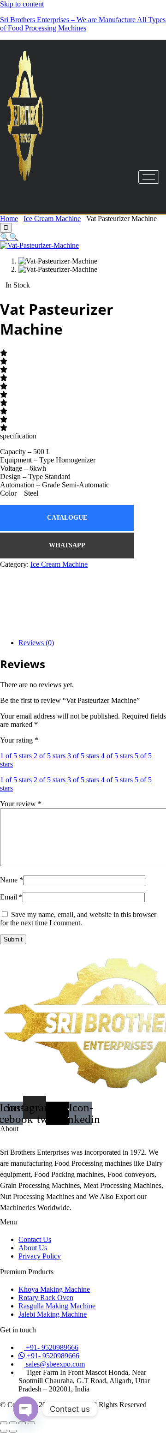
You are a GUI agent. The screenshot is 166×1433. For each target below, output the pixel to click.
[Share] (22, 1422)
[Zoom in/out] (3, 1422)
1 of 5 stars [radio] (16, 756)
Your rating (19, 740)
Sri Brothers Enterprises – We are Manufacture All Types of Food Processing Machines (83, 24)
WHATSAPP (67, 545)
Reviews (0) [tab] (36, 643)
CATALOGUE (67, 517)
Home (9, 218)
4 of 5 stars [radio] (117, 756)
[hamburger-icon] (148, 177)
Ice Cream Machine (52, 218)
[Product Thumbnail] (6, 228)
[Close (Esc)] (31, 1422)
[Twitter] (83, 608)
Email (11, 897)
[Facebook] (83, 590)
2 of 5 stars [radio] (49, 756)
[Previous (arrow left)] (3, 1431)
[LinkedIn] (83, 625)
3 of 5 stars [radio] (83, 756)
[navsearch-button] (25, 198)
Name (11, 880)
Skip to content (22, 4)
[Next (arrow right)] (13, 1431)
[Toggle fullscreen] (13, 1422)
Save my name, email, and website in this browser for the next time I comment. (78, 919)
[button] (4, 237)
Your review (21, 804)
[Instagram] (83, 573)
